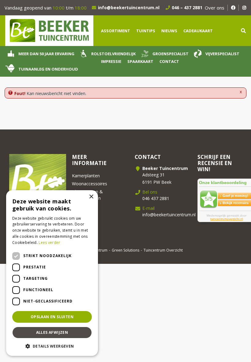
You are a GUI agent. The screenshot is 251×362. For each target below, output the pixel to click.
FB (233, 8)
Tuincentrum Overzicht (163, 250)
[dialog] (52, 273)
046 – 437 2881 (187, 7)
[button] (52, 346)
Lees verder (49, 242)
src (243, 31)
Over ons (214, 8)
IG (244, 8)
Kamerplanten (86, 176)
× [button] (91, 196)
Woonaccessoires (89, 184)
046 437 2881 (155, 198)
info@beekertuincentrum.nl (128, 7)
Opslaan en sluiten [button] (52, 316)
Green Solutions (125, 250)
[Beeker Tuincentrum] (49, 30)
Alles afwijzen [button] (52, 332)
